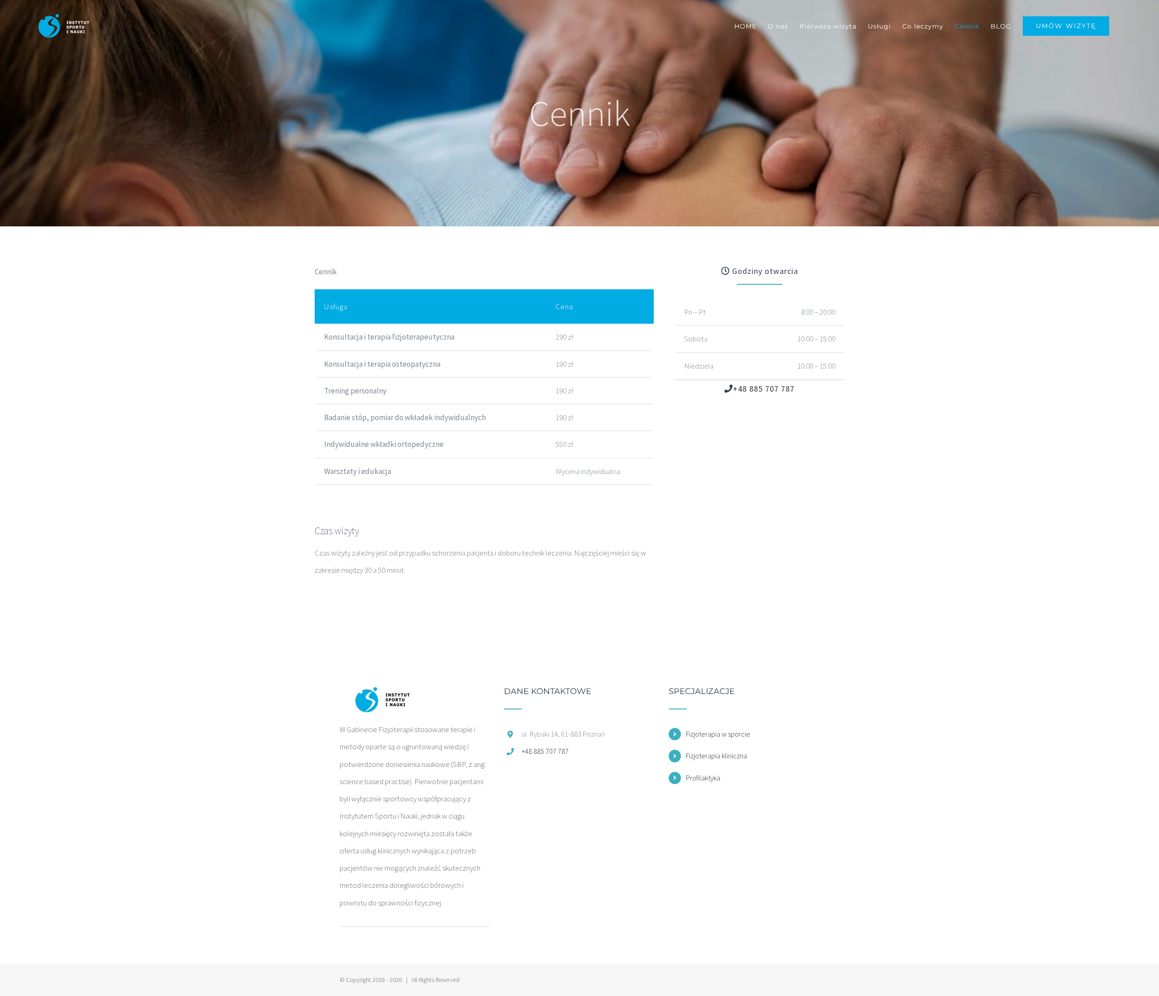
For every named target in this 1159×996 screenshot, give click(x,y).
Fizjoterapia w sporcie (718, 733)
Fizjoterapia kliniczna (716, 755)
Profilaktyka (703, 777)
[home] (382, 696)
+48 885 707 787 (764, 388)
